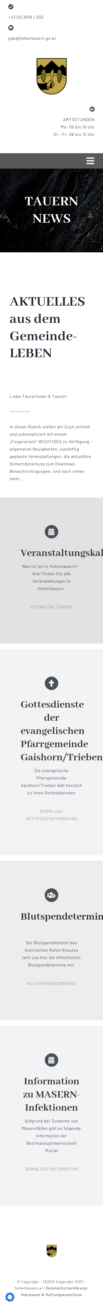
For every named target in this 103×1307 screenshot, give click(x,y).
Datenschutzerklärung (67, 1288)
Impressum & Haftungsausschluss (51, 1294)
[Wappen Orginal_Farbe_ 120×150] (51, 1246)
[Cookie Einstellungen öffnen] (9, 1299)
